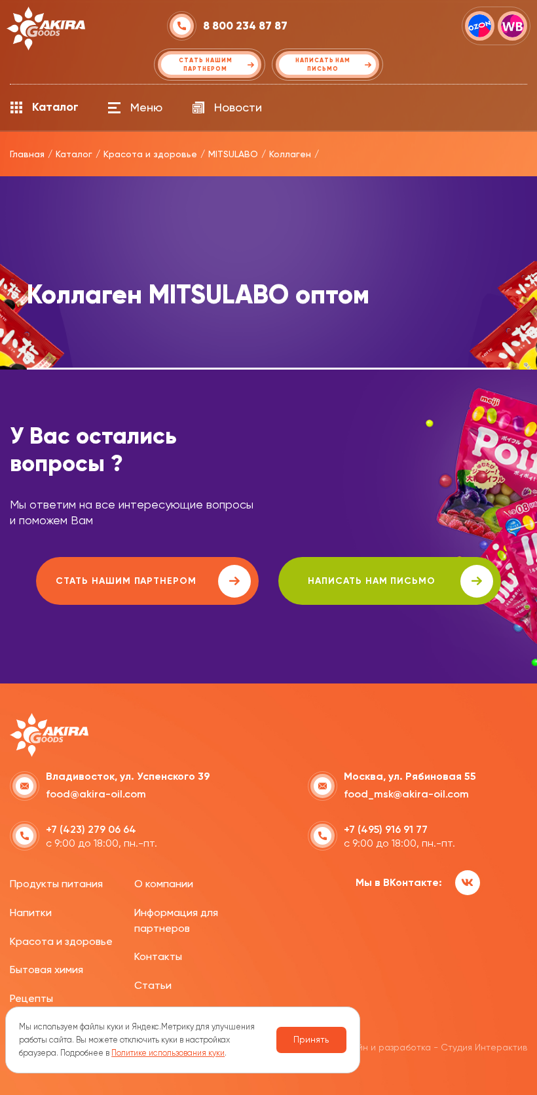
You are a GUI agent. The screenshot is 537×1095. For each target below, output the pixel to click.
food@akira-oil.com (96, 794)
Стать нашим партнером (126, 580)
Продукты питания (56, 883)
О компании (163, 883)
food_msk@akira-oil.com (406, 794)
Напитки (31, 912)
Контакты (158, 956)
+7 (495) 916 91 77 (386, 829)
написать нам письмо (371, 580)
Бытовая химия (46, 969)
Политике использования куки (168, 1053)
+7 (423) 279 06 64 (91, 829)
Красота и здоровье (61, 941)
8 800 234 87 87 (245, 26)
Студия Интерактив (484, 1047)
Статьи (153, 985)
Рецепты (31, 998)
